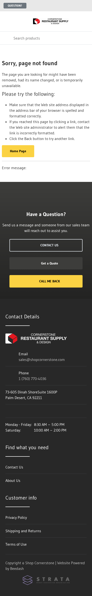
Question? (15, 5)
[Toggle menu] (6, 21)
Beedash (17, 568)
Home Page (18, 151)
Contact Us (49, 245)
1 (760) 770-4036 (32, 378)
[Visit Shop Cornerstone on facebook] (7, 411)
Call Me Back (49, 281)
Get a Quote (49, 263)
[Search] (6, 38)
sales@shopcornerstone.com (42, 359)
